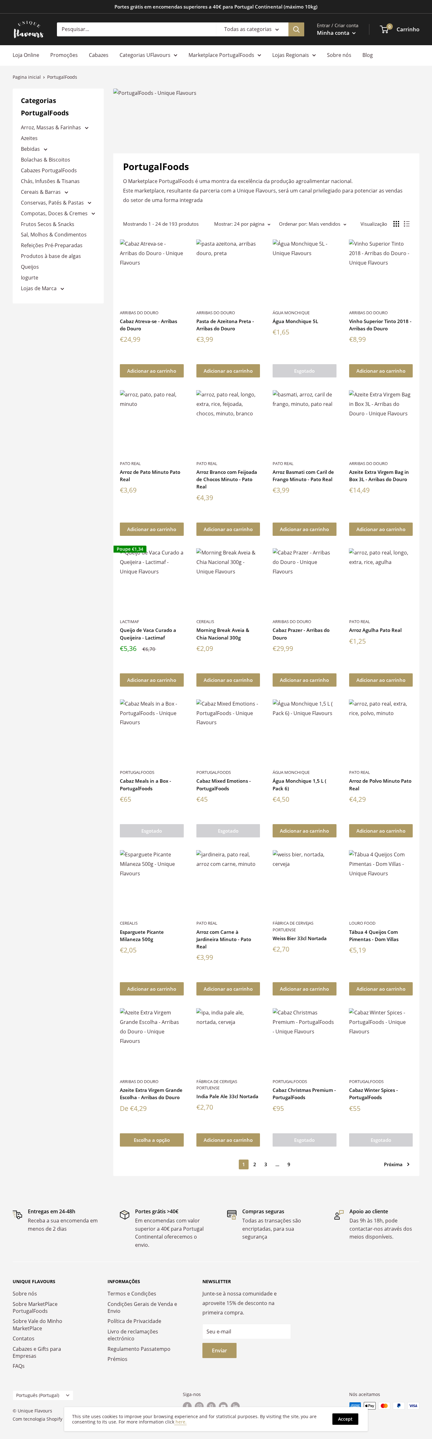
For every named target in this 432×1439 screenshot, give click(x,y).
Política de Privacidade (134, 1321)
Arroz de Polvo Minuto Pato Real (380, 784)
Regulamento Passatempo (139, 1348)
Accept (345, 1419)
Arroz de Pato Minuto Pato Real (150, 475)
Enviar (219, 1350)
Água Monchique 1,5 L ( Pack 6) (299, 784)
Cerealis (205, 621)
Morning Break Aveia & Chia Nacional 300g (222, 633)
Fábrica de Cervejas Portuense (293, 926)
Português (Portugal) (37, 1395)
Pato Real (130, 463)
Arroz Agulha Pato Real (375, 630)
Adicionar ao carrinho (151, 371)
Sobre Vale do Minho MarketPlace (37, 1325)
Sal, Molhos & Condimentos (54, 234)
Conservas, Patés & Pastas (53, 202)
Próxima (393, 1164)
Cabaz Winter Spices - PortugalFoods (373, 1093)
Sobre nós (339, 55)
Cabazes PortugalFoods (49, 170)
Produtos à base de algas (51, 256)
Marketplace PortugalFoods (221, 55)
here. (180, 1422)
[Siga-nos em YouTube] (223, 1406)
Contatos (23, 1338)
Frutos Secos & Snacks (47, 224)
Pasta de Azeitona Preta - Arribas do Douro (225, 325)
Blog (367, 55)
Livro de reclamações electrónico (133, 1335)
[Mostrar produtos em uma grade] (396, 224)
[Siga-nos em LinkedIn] (235, 1406)
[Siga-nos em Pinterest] (211, 1406)
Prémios (117, 1359)
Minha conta (334, 32)
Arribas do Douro (139, 312)
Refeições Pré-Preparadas (52, 245)
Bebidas (31, 148)
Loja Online (26, 55)
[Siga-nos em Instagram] (199, 1406)
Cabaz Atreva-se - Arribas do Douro (148, 325)
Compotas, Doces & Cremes (55, 213)
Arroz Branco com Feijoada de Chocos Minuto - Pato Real (226, 479)
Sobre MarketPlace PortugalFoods (35, 1307)
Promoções (64, 55)
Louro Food (362, 923)
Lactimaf (129, 621)
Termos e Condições (132, 1293)
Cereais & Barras (41, 191)
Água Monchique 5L (295, 321)
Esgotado (304, 371)
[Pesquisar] (296, 29)
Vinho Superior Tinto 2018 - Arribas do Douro (380, 325)
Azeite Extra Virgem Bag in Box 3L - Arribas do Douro (379, 475)
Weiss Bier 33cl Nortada (300, 938)
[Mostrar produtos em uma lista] (407, 224)
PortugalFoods (137, 772)
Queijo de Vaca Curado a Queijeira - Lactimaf (148, 633)
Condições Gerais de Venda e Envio (142, 1307)
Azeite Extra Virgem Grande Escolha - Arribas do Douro (151, 1093)
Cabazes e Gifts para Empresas (37, 1352)
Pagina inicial (27, 77)
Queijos (30, 266)
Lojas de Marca (39, 288)
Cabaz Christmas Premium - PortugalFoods (304, 1093)
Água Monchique (291, 312)
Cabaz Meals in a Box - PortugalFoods (145, 784)
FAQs (19, 1365)
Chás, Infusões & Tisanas (50, 181)
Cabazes (98, 55)
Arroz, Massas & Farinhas (51, 127)
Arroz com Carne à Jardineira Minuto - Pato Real (223, 939)
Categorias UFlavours (145, 55)
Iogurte (29, 277)
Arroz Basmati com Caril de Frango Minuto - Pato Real (303, 475)
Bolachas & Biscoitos (45, 159)
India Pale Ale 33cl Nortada (227, 1096)
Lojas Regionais (290, 55)
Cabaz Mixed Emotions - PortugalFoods (223, 784)
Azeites (29, 138)
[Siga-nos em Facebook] (187, 1406)
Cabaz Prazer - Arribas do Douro (301, 633)
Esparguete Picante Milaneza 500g (142, 935)
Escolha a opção (152, 1140)
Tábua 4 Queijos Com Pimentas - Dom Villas (373, 935)
